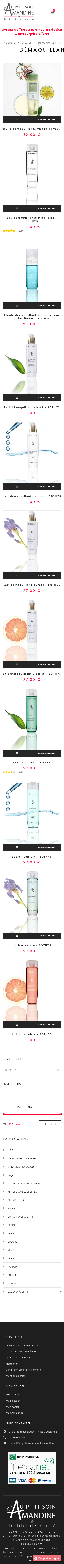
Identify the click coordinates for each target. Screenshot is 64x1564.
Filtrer (50, 1124)
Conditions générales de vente (23, 1369)
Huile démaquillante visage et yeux (32, 128)
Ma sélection (13, 1400)
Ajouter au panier (46, 119)
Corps (11, 1258)
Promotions (16, 1200)
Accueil (10, 42)
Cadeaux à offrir (18, 1291)
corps (11, 1233)
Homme (12, 1283)
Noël (11, 1150)
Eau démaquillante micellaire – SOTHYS (32, 219)
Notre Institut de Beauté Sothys (24, 1345)
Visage (27, 42)
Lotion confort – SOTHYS (32, 856)
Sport (11, 1225)
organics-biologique (21, 1166)
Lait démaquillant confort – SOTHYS (32, 496)
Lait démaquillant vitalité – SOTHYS (32, 673)
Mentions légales (15, 1375)
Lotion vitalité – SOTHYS (32, 1034)
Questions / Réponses (18, 1357)
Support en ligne (48, 1558)
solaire (12, 1241)
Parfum (12, 1266)
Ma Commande (14, 1413)
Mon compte (13, 1394)
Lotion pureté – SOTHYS (32, 945)
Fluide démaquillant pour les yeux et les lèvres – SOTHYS (32, 316)
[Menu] (58, 12)
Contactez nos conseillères (21, 1351)
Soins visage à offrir (21, 1216)
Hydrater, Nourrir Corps (24, 1183)
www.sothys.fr (50, 1548)
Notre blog (12, 1363)
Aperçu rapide (17, 119)
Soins (11, 1208)
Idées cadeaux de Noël (22, 1158)
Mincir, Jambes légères (22, 1191)
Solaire (12, 1275)
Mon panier (12, 1406)
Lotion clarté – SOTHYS (32, 762)
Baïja (11, 1175)
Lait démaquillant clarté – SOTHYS (32, 407)
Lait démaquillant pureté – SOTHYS (31, 584)
